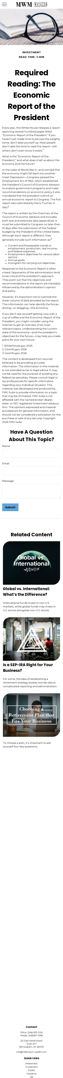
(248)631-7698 (35, 1035)
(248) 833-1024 (35, 1032)
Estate (31, 1070)
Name (6, 446)
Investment (31, 1067)
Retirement (31, 1063)
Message (8, 480)
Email (5, 463)
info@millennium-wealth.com (31, 1052)
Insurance (31, 1073)
